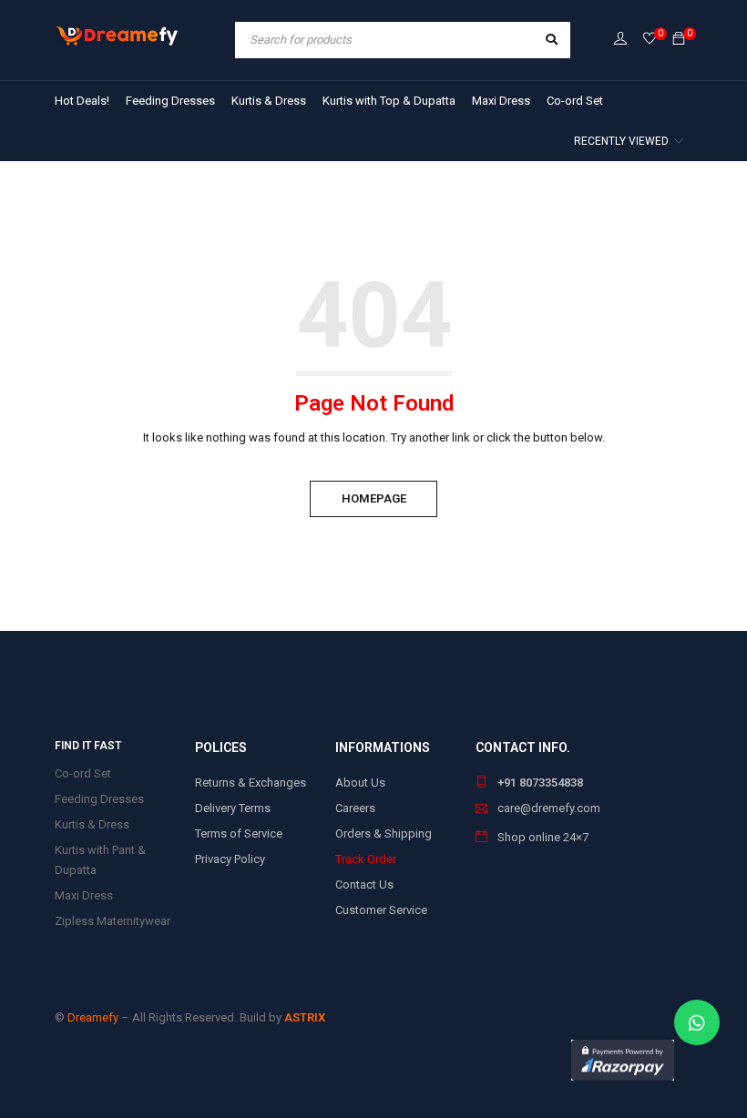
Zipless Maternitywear (112, 921)
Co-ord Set (83, 773)
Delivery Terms (233, 808)
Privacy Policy (230, 859)
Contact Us (364, 884)
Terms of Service (238, 833)
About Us (360, 782)
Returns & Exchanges (250, 782)
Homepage (374, 498)
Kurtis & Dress (92, 824)
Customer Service (381, 910)
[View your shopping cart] (678, 39)
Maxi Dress (84, 895)
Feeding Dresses (99, 799)
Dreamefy (92, 1017)
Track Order (365, 859)
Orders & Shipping (383, 833)
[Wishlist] (649, 39)
